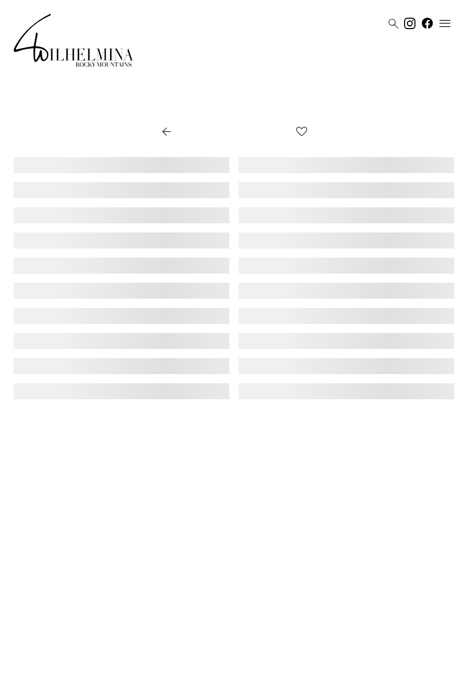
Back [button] (177, 133)
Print (275, 133)
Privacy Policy (222, 660)
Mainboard (305, 660)
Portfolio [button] (230, 133)
